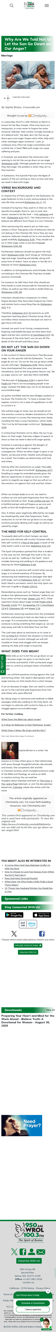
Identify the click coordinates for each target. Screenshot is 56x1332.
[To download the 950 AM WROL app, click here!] (14, 915)
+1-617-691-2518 (32, 1279)
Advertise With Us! (28, 952)
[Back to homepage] (29, 5)
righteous (44, 214)
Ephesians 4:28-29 (11, 292)
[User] (31, 1253)
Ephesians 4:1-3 (33, 202)
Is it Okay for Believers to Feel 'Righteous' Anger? (26, 724)
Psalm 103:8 (45, 601)
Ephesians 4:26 (10, 163)
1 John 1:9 (42, 507)
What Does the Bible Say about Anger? (21, 719)
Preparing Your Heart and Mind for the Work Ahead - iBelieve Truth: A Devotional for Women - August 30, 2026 (27, 1020)
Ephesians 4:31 (28, 264)
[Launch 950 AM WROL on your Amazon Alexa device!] (28, 924)
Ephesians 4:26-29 (11, 246)
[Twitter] (14, 934)
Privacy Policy (43, 1288)
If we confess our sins (39, 500)
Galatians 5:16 (28, 564)
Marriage (7, 55)
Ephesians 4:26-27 (31, 580)
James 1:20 (34, 598)
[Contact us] (39, 1253)
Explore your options (27, 945)
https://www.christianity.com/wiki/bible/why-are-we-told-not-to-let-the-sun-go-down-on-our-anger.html (27, 827)
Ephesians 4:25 (26, 239)
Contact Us (28, 1282)
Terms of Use (10, 1294)
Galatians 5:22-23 (41, 546)
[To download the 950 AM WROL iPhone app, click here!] (42, 915)
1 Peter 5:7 (12, 635)
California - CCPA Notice (21, 1288)
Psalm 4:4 (6, 383)
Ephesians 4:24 (15, 217)
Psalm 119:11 (30, 586)
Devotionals (13, 1010)
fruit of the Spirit (31, 542)
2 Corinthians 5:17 (40, 335)
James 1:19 (34, 608)
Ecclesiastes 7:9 (31, 605)
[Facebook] (42, 934)
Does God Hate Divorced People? (21, 878)
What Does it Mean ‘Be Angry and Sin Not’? (23, 730)
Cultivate (17, 787)
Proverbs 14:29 (9, 605)
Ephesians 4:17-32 (22, 313)
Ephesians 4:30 (16, 254)
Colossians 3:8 (16, 608)
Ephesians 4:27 (44, 470)
